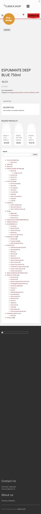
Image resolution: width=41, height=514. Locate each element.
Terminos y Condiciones (8, 501)
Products (26, 92)
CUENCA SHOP (21, 509)
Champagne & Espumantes (15, 92)
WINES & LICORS (34, 92)
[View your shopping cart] (24, 15)
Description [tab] (7, 101)
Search (5, 151)
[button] (40, 2)
